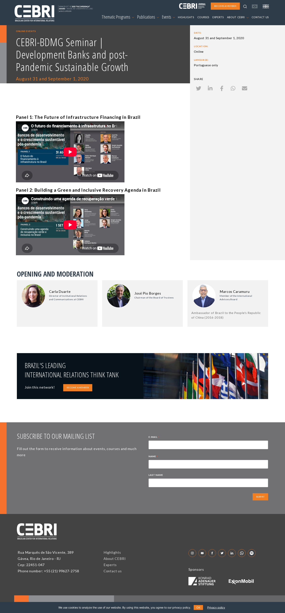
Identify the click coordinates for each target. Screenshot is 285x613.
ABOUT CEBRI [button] (236, 17)
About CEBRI (115, 558)
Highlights (112, 552)
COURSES (203, 17)
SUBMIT (260, 496)
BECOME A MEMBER (78, 387)
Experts (110, 565)
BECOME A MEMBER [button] (225, 5)
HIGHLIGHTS (186, 17)
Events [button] (167, 17)
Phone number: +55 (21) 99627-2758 (48, 571)
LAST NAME (156, 474)
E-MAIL (154, 437)
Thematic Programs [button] (116, 17)
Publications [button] (146, 17)
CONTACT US (260, 17)
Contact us (113, 571)
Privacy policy (216, 607)
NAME (153, 457)
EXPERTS (218, 17)
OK (198, 607)
